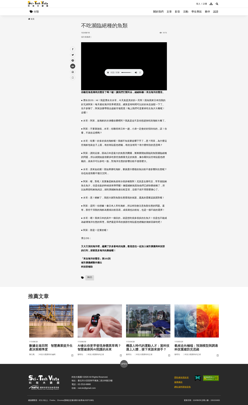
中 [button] (73, 66)
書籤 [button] (72, 77)
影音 (177, 11)
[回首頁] (38, 4)
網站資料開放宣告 (182, 387)
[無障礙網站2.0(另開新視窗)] (211, 378)
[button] (217, 4)
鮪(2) (89, 277)
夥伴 (207, 11)
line (72, 60)
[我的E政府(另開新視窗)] (197, 378)
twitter (72, 55)
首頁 (32, 19)
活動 (185, 11)
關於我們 (158, 11)
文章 (169, 11)
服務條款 (178, 382)
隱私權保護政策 (181, 377)
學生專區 (196, 11)
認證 (215, 11)
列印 (72, 71)
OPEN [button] (124, 364)
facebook (72, 49)
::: (194, 4)
